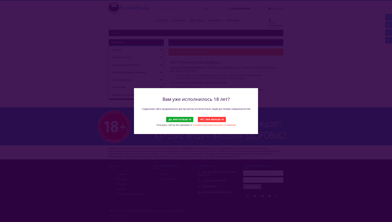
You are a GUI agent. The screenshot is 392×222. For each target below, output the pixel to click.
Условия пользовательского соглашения (214, 124)
